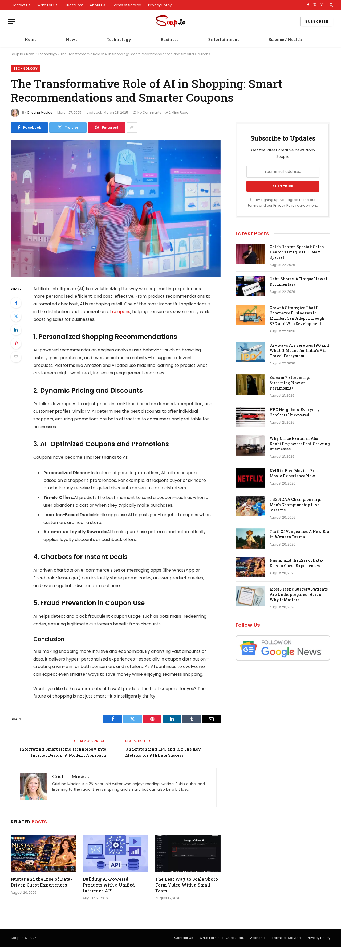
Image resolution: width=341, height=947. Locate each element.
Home (30, 39)
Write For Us (47, 4)
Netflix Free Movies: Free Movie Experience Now (294, 473)
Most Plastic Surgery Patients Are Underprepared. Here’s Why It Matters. (299, 594)
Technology (119, 39)
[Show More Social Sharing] (132, 127)
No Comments (149, 112)
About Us (97, 4)
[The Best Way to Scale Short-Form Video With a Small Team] (188, 853)
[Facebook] (16, 302)
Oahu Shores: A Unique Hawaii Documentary (299, 281)
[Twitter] (16, 316)
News (72, 39)
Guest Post (73, 4)
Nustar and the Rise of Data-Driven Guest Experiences (41, 882)
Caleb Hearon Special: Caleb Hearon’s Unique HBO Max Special (297, 252)
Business (170, 39)
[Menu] (11, 21)
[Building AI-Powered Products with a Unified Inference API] (115, 853)
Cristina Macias (39, 112)
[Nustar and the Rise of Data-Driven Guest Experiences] (43, 853)
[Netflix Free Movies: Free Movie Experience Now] (250, 478)
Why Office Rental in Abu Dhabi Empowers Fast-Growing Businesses (300, 444)
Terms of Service (126, 4)
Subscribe (316, 21)
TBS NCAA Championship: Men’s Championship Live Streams (295, 505)
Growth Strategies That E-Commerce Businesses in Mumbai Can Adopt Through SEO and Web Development (297, 315)
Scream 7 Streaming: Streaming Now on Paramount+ (290, 383)
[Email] (16, 357)
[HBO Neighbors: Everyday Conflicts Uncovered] (250, 417)
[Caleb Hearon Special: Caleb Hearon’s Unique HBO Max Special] (250, 254)
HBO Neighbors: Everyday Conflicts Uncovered (295, 412)
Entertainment (223, 39)
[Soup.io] (170, 21)
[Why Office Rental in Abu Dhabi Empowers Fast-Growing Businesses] (250, 445)
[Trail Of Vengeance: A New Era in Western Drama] (250, 538)
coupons (121, 312)
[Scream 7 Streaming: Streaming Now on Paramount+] (250, 384)
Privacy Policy (160, 4)
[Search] (330, 5)
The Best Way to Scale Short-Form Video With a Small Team (187, 884)
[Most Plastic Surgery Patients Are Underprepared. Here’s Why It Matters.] (250, 596)
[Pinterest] (16, 343)
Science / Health (285, 39)
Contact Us (20, 4)
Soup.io (17, 54)
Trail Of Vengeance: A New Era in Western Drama (299, 534)
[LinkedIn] (16, 330)
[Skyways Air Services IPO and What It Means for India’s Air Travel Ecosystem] (250, 352)
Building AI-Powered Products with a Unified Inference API (109, 884)
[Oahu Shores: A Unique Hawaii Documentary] (250, 286)
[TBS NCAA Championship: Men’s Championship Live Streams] (250, 506)
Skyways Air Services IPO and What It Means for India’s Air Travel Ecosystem (299, 350)
